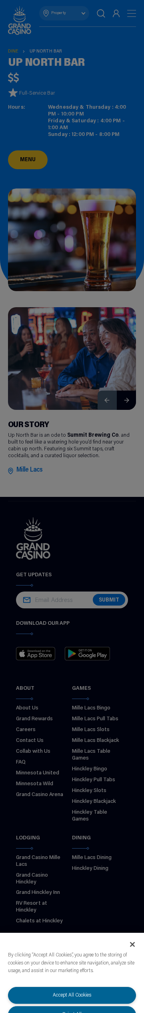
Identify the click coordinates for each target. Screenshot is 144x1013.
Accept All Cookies (72, 995)
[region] (72, 973)
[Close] (132, 944)
